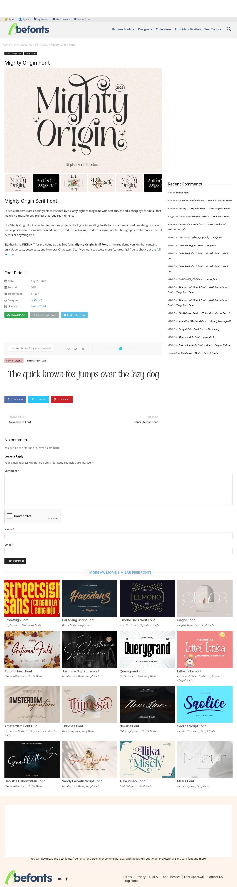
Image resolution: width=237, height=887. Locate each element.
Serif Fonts (41, 44)
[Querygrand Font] (147, 649)
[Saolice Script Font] (205, 704)
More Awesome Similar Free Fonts (120, 572)
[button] (228, 30)
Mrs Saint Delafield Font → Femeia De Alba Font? (204, 200)
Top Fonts (131, 880)
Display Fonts (12, 625)
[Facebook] (66, 879)
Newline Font (129, 726)
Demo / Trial (38, 306)
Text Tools (211, 29)
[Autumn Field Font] (32, 649)
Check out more (46, 315)
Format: (13, 287)
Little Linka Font (189, 671)
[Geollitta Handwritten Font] (32, 759)
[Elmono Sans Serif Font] (147, 598)
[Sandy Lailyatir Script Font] (89, 759)
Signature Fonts (149, 625)
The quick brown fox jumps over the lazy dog (83, 374)
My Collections (63, 19)
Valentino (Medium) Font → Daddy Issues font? (205, 321)
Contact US (215, 876)
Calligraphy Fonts (130, 731)
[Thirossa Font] (89, 704)
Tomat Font (182, 192)
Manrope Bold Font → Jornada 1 (196, 337)
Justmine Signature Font (80, 671)
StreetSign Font (16, 620)
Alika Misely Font (132, 781)
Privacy (141, 876)
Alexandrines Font (20, 422)
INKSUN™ (37, 300)
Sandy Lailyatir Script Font (82, 781)
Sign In (10, 19)
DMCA (153, 876)
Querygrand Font (133, 671)
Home (6, 44)
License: (13, 306)
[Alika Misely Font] (147, 759)
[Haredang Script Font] (89, 598)
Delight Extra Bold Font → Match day (199, 329)
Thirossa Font (72, 726)
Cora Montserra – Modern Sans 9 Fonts (196, 353)
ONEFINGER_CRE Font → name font (198, 279)
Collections (163, 29)
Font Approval (194, 876)
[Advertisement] (195, 112)
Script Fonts (85, 625)
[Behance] (59, 879)
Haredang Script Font (78, 620)
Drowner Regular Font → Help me (197, 245)
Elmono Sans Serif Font (137, 620)
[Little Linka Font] (205, 649)
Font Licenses (170, 876)
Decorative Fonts (14, 731)
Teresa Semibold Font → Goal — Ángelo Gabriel (205, 345)
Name (9, 529)
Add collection (76, 315)
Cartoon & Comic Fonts (191, 676)
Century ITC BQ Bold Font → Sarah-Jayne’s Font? (203, 208)
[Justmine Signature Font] (89, 649)
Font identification (188, 29)
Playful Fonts (185, 680)
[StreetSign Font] (32, 598)
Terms (127, 876)
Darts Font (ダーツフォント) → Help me (200, 237)
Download (18, 315)
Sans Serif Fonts (31, 625)
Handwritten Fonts (15, 676)
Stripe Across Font (146, 422)
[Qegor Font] (205, 598)
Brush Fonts (69, 625)
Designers (145, 29)
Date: (11, 281)
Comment (11, 470)
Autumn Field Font (18, 671)
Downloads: (15, 293)
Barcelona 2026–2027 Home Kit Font (209, 216)
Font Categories (22, 44)
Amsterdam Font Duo (20, 726)
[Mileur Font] (205, 759)
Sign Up (24, 19)
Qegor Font (186, 620)
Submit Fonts (83, 19)
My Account (43, 19)
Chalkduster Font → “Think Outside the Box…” (204, 313)
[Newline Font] (147, 704)
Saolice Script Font (191, 726)
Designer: (13, 300)
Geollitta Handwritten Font (24, 781)
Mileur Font (185, 781)
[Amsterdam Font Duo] (32, 704)
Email (9, 544)
